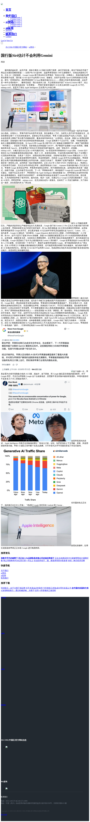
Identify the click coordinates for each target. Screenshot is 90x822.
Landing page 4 (16, 24)
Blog (7, 34)
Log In (3, 41)
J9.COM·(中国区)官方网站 (16, 47)
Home (8, 15)
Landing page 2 (16, 20)
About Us (9, 28)
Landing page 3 (16, 22)
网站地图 (4, 815)
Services (9, 30)
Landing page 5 (16, 26)
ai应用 (3, 669)
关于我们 (11, 15)
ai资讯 (9, 21)
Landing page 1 (16, 17)
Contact (8, 37)
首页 (8, 9)
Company (9, 32)
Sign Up (9, 41)
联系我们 (11, 34)
